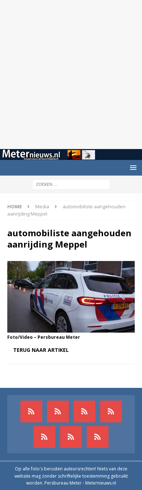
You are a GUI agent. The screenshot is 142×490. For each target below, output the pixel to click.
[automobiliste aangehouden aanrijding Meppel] (71, 328)
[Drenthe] (58, 411)
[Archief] (31, 411)
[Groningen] (84, 411)
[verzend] (98, 437)
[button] (132, 167)
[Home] (111, 411)
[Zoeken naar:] (71, 183)
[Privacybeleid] (71, 437)
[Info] (44, 437)
